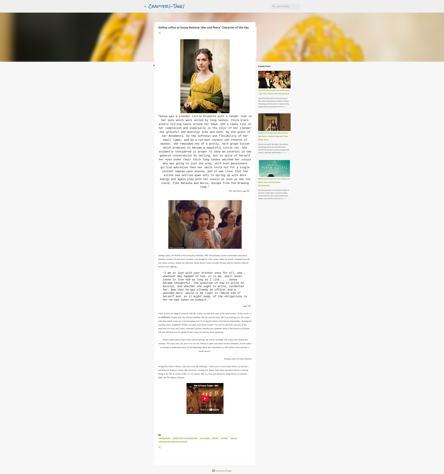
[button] (159, 33)
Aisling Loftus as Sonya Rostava (185, 438)
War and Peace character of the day (173, 442)
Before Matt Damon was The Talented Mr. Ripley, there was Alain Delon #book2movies (274, 182)
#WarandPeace (164, 438)
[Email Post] (159, 436)
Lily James (224, 438)
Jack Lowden (205, 438)
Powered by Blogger (223, 471)
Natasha (234, 438)
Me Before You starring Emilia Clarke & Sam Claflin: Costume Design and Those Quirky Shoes (273, 136)
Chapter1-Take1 (167, 6)
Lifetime (215, 438)
